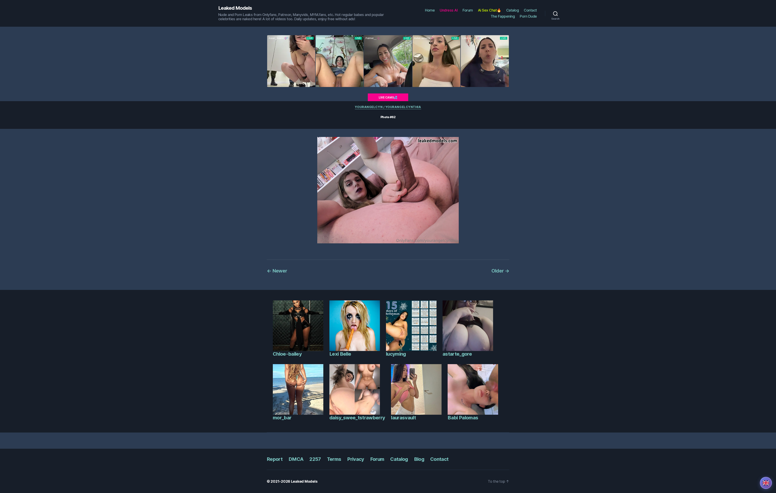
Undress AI (449, 10)
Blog (419, 459)
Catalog (512, 10)
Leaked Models (235, 8)
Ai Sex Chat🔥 (489, 10)
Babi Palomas (463, 418)
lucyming (396, 354)
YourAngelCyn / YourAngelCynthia (388, 107)
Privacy (355, 459)
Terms (334, 459)
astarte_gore (457, 354)
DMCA (296, 459)
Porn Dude (528, 16)
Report (275, 459)
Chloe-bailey (287, 354)
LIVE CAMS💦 (388, 97)
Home (430, 10)
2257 (315, 459)
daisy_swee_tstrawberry (357, 418)
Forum (468, 10)
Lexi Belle (340, 354)
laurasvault (403, 418)
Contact (530, 10)
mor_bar (282, 418)
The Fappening (503, 16)
